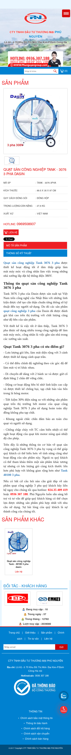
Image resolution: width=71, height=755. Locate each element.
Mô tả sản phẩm (16, 245)
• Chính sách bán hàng (35, 738)
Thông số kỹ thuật (19, 253)
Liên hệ (13, 232)
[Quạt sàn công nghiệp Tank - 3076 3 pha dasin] (12, 160)
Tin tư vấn (33, 638)
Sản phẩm (46, 632)
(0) (66, 70)
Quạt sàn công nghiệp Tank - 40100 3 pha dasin (19, 563)
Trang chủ (14, 632)
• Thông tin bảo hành (35, 723)
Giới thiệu (30, 632)
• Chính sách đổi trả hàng (35, 728)
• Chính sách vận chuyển (35, 733)
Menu (66, 13)
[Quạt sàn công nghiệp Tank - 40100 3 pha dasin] (19, 541)
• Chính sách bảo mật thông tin (35, 718)
